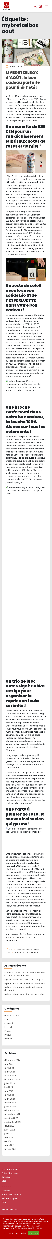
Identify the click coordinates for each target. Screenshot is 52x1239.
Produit (7, 1034)
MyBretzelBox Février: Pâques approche (24, 994)
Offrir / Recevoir (10, 1173)
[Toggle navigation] (47, 6)
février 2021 (10, 1149)
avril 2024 (9, 1068)
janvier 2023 (10, 1106)
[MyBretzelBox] (17, 6)
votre (15, 937)
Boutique (6, 1177)
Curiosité (8, 1023)
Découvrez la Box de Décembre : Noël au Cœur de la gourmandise (24, 974)
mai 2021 (8, 1137)
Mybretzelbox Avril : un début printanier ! (24, 983)
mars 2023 (9, 1098)
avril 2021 (8, 1141)
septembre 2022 (12, 1122)
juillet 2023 (9, 1083)
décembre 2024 (12, 1060)
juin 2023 (8, 1087)
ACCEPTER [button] (33, 1233)
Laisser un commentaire (26, 952)
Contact (6, 1190)
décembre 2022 (12, 1110)
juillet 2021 (9, 1133)
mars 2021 (9, 1145)
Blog (4, 1180)
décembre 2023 (12, 1079)
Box (10, 949)
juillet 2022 (9, 1129)
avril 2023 (9, 1094)
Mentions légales (10, 1198)
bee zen (21, 949)
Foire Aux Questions (11, 1194)
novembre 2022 (12, 1114)
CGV (4, 1202)
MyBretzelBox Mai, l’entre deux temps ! (23, 979)
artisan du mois (11, 1015)
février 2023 (10, 1102)
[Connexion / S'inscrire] (35, 6)
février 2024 (10, 1075)
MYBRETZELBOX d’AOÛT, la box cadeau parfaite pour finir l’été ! (23, 80)
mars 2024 (9, 1071)
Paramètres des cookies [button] (15, 1233)
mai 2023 (8, 1091)
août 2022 (9, 1125)
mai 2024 (9, 1064)
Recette (8, 1038)
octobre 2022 (11, 1118)
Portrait (8, 1027)
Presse (7, 1031)
